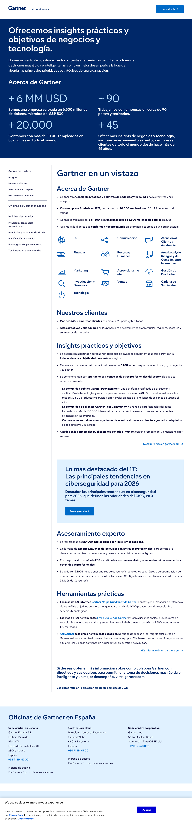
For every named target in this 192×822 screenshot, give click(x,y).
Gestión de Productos (168, 272)
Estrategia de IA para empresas (25, 244)
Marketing (81, 270)
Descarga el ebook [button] (79, 511)
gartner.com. (135, 676)
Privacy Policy (17, 815)
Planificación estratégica (21, 238)
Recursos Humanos (123, 254)
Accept (146, 809)
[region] (96, 810)
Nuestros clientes (18, 183)
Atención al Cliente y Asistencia (169, 241)
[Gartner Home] (17, 8)
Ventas (122, 281)
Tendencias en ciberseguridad (24, 250)
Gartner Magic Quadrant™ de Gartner (114, 602)
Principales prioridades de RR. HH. (27, 232)
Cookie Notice (26, 818)
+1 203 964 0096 (138, 746)
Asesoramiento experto (21, 189)
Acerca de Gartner (19, 171)
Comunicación (127, 238)
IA (75, 238)
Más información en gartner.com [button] (160, 650)
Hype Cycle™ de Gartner (112, 618)
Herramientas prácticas (21, 195)
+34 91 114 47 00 (18, 759)
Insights (12, 177)
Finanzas (80, 252)
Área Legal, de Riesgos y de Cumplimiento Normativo (171, 258)
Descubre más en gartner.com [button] (161, 443)
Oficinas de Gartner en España (27, 205)
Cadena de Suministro (168, 283)
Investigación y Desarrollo (84, 283)
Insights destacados (21, 216)
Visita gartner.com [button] (40, 9)
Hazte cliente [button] (169, 9)
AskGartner (67, 633)
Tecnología (81, 293)
